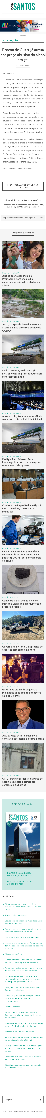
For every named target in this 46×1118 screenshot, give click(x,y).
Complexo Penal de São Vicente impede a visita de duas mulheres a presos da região (21, 603)
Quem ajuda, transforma (16, 915)
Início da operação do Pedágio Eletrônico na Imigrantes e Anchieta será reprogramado (22, 373)
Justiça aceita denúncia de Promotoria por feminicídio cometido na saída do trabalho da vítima (24, 946)
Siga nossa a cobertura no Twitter (23, 186)
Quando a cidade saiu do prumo (19, 1032)
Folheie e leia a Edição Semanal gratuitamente (20, 874)
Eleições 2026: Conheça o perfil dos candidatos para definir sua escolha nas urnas (23, 907)
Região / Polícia (10, 273)
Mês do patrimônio (13, 954)
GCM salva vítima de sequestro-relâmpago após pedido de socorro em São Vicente (21, 692)
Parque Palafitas (12, 1007)
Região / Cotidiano (12, 321)
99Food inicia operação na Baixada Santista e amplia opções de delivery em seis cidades (23, 1015)
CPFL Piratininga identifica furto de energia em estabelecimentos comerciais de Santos (22, 781)
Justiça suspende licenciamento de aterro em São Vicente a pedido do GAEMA (21, 327)
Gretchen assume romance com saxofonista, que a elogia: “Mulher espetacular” (23, 206)
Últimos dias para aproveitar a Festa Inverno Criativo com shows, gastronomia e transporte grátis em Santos (23, 979)
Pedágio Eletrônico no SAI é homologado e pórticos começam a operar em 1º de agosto (22, 462)
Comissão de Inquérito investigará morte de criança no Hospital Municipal (21, 508)
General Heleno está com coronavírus (23, 200)
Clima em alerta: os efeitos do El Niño (22, 937)
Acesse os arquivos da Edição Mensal (19, 882)
